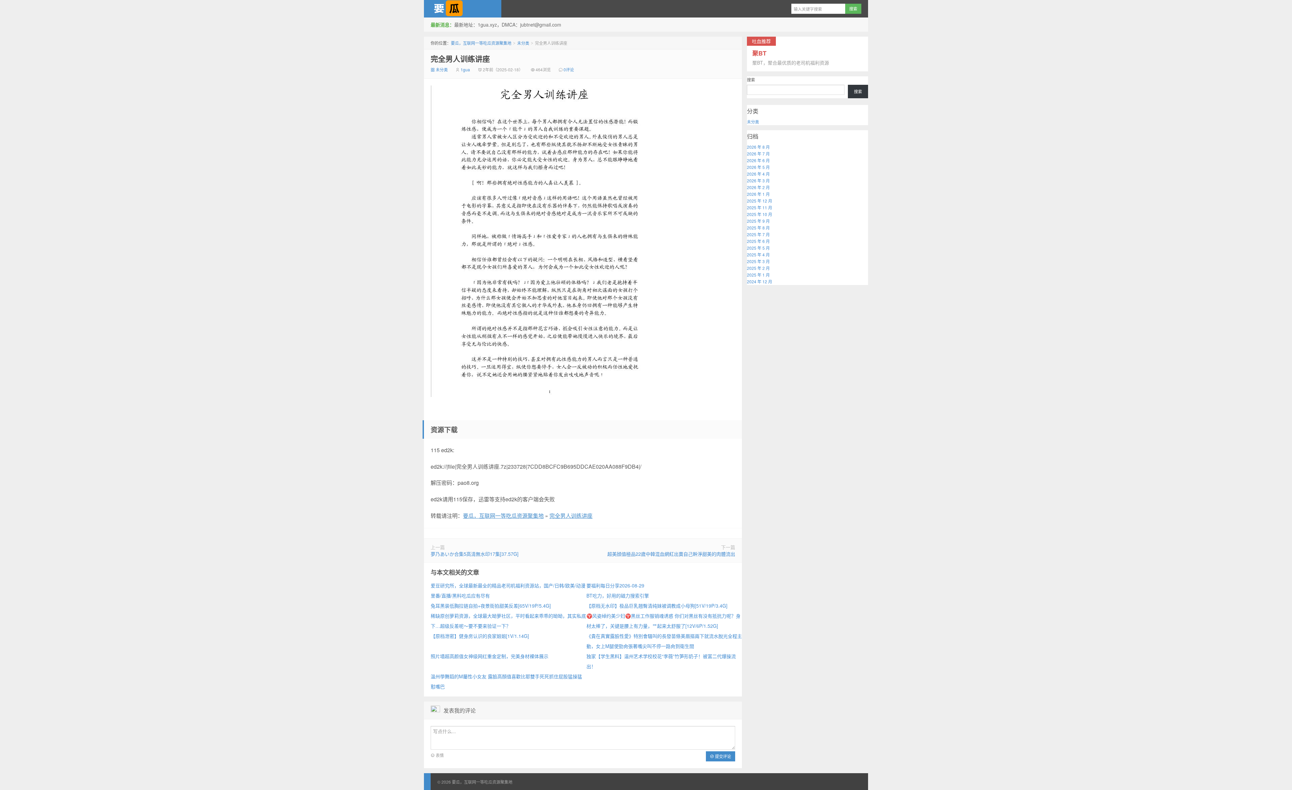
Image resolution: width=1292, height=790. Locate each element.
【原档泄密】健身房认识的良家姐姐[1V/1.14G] (480, 636)
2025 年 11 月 (759, 207)
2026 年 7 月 (758, 153)
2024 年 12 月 (759, 281)
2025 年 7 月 (758, 234)
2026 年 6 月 (758, 160)
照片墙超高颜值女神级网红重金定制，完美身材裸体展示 (489, 656)
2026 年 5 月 (758, 167)
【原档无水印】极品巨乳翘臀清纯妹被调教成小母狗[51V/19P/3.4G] (656, 605)
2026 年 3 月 (758, 180)
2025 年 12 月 (759, 201)
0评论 (569, 69)
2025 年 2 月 (758, 268)
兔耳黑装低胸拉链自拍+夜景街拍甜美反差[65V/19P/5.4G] (491, 605)
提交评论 (722, 756)
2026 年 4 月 (758, 174)
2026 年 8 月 (758, 147)
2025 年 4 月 (758, 254)
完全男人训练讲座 (460, 58)
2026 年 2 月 (758, 187)
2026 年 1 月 (758, 194)
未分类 (523, 43)
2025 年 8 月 (758, 227)
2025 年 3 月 (758, 261)
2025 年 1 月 (758, 275)
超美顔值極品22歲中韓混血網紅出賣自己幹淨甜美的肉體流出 (671, 553)
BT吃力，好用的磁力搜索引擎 (617, 595)
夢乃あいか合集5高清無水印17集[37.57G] (474, 553)
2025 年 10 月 (759, 214)
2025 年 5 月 (758, 248)
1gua (465, 69)
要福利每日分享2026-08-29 (615, 585)
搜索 (751, 79)
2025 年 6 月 (758, 241)
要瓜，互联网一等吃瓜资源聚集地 (462, 8)
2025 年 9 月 (758, 221)
